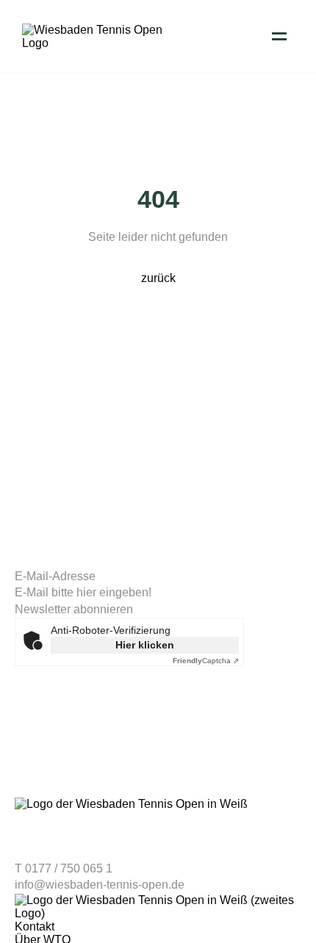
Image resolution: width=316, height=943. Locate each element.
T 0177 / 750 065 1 (63, 868)
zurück (158, 278)
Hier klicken (144, 645)
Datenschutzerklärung (64, 759)
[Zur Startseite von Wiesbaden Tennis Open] (95, 43)
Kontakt (34, 926)
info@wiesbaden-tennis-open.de (99, 884)
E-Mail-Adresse (55, 576)
